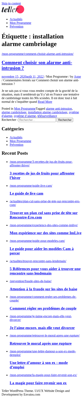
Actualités (16, 19)
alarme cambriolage (14, 112)
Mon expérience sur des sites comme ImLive (45, 233)
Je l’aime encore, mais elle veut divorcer (42, 328)
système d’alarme (25, 116)
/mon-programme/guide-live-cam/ (31, 185)
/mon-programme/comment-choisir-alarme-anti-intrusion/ (38, 54)
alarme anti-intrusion (59, 108)
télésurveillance (47, 116)
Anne (77, 76)
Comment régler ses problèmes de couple (43, 308)
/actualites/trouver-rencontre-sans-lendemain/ (38, 261)
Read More (45, 101)
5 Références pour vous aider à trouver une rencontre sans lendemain (45, 271)
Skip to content (11, 3)
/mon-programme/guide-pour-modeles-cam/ (37, 240)
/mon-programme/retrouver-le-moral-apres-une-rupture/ (45, 335)
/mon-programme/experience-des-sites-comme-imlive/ (44, 225)
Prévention (16, 26)
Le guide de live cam (26, 193)
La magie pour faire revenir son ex (38, 383)
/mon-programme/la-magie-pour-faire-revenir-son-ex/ (43, 375)
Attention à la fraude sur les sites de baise (43, 289)
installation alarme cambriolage (47, 112)
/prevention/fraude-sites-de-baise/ (31, 281)
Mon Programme (20, 23)
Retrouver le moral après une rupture (41, 343)
